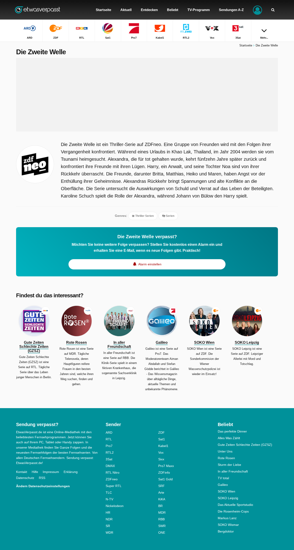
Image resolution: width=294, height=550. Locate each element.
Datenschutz (25, 478)
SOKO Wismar (228, 525)
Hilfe (35, 472)
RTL (109, 439)
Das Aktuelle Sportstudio (235, 505)
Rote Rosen (226, 458)
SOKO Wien (226, 491)
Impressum (51, 472)
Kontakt (21, 472)
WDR (109, 532)
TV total (223, 478)
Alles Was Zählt (229, 438)
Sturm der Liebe (229, 465)
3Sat (109, 459)
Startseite (245, 45)
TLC (109, 492)
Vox (161, 452)
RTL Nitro (112, 472)
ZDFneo (112, 479)
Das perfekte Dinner (232, 431)
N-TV (109, 499)
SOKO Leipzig (228, 498)
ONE (161, 532)
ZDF (161, 432)
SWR (162, 526)
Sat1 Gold (165, 479)
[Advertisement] (147, 95)
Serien (169, 216)
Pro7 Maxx (166, 466)
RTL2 (110, 452)
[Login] (257, 10)
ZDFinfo (164, 472)
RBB (161, 519)
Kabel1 (163, 446)
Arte (161, 492)
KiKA (161, 499)
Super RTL (114, 486)
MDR (162, 512)
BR (160, 506)
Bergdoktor (226, 531)
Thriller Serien (144, 216)
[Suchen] (273, 10)
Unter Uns (225, 451)
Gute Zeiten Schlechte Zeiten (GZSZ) (245, 445)
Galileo (223, 485)
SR (108, 526)
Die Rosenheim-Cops (233, 511)
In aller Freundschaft (233, 471)
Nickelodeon (115, 506)
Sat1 (161, 439)
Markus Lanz (227, 518)
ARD (109, 432)
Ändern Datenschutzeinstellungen (43, 486)
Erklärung (71, 472)
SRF (161, 486)
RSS (42, 478)
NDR (109, 519)
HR (108, 512)
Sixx (161, 459)
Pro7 (109, 446)
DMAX (110, 466)
